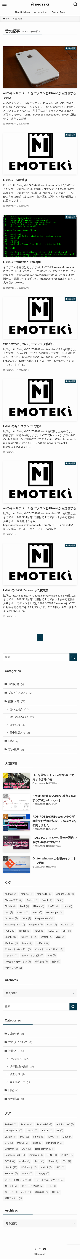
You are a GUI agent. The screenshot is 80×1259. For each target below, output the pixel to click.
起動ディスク (13, 967)
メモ (51, 955)
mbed (37, 912)
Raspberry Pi (44, 918)
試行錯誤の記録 (22, 717)
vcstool (46, 937)
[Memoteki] (40, 4)
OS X (26, 918)
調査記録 (17, 724)
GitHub (10, 906)
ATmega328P (13, 900)
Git (60, 900)
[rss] (40, 1249)
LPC (9, 912)
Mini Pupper (54, 912)
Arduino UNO (65, 894)
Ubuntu (11, 937)
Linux (67, 906)
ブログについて (20, 692)
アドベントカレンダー (18, 949)
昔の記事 (16, 749)
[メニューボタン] (4, 4)
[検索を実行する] (73, 657)
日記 (13, 740)
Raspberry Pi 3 (15, 924)
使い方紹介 (19, 709)
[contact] (44, 1249)
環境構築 (41, 961)
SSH (67, 930)
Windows (11, 943)
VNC (60, 937)
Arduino (26, 894)
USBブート (28, 937)
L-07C (53, 906)
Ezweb (47, 900)
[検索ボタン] (75, 4)
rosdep (24, 930)
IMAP (24, 906)
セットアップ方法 (32, 955)
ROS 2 (67, 924)
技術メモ (16, 701)
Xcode (27, 943)
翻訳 (56, 961)
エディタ (11, 955)
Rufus (39, 930)
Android (10, 894)
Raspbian (36, 924)
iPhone (38, 906)
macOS (22, 912)
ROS (52, 924)
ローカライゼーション (18, 961)
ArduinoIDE (44, 894)
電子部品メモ (20, 732)
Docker (31, 900)
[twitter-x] (35, 1249)
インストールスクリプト (49, 949)
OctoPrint (11, 918)
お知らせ (16, 684)
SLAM (53, 930)
